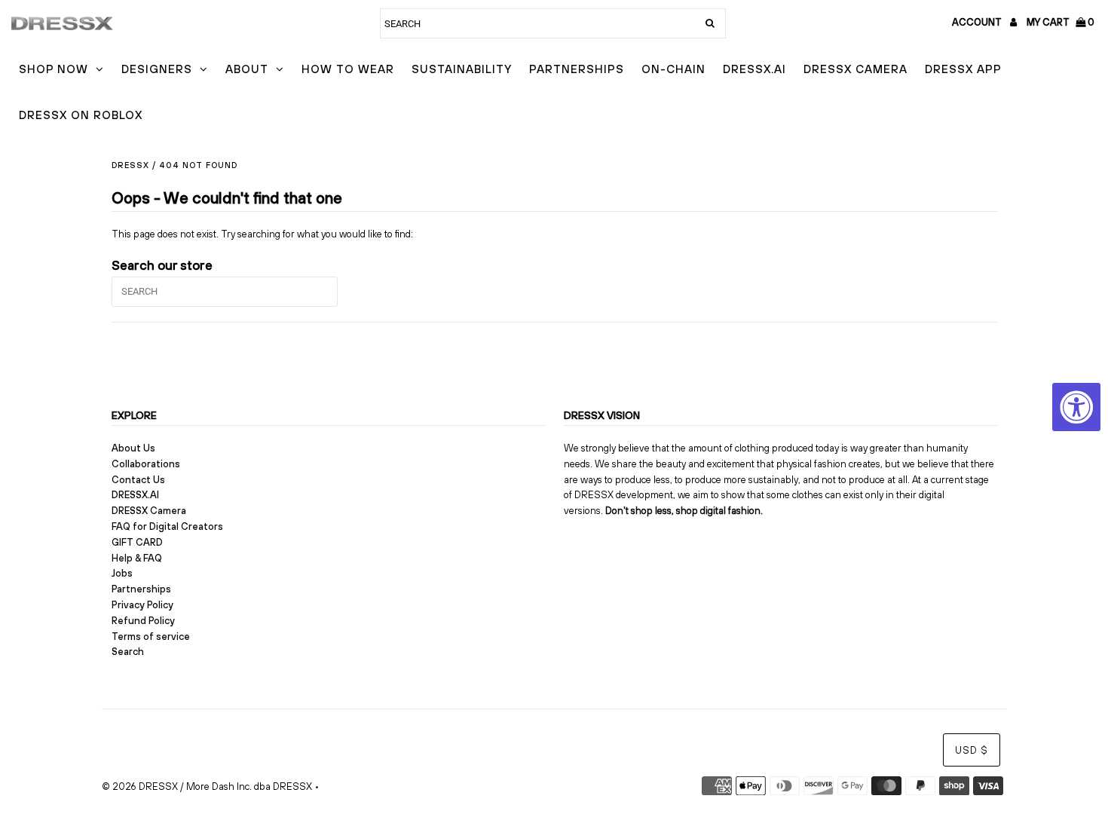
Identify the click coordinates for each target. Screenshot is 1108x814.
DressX (130, 165)
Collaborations (146, 464)
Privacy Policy (142, 604)
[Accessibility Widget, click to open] (1076, 407)
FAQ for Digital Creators (167, 526)
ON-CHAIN (673, 69)
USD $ (971, 750)
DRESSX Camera (855, 69)
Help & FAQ (137, 558)
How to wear (347, 69)
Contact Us (138, 479)
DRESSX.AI (754, 69)
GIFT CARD (137, 542)
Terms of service (151, 636)
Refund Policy (143, 620)
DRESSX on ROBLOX (80, 115)
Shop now (53, 69)
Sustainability (462, 69)
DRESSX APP (963, 69)
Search (128, 651)
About (246, 69)
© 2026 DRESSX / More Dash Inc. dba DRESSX (207, 786)
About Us (133, 448)
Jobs (122, 573)
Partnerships (576, 69)
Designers (156, 69)
